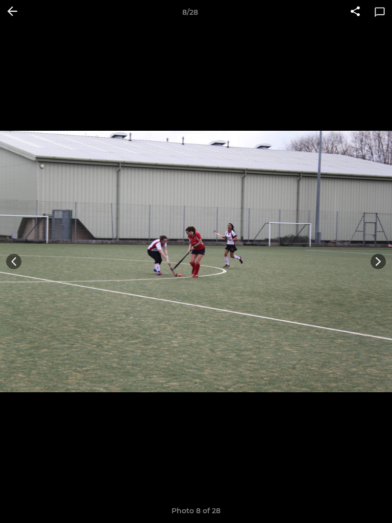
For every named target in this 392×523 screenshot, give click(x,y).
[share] (355, 12)
